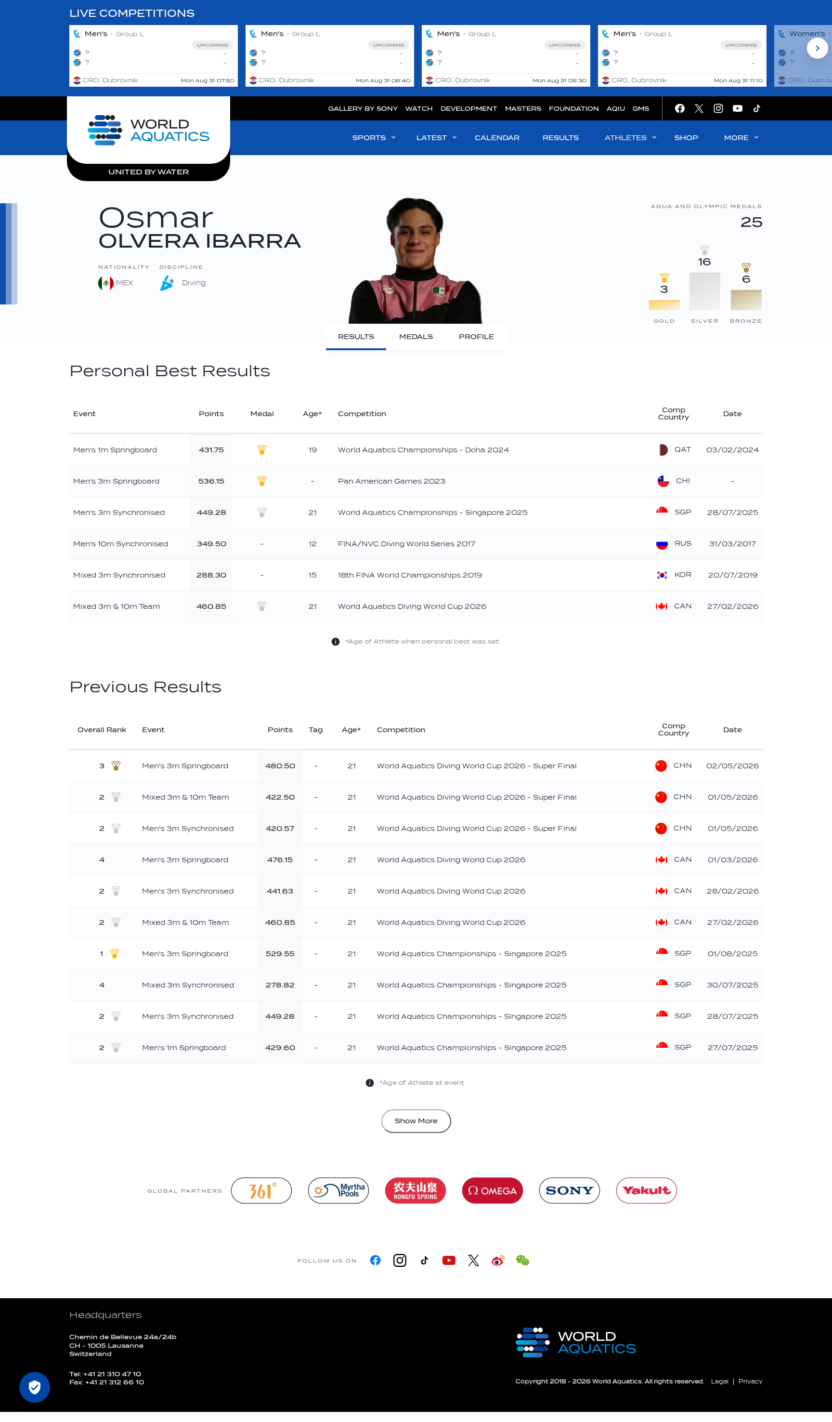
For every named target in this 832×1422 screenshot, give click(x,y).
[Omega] (492, 1191)
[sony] (569, 1191)
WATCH (419, 108)
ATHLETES (626, 138)
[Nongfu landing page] (415, 1191)
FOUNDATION (574, 108)
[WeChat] (522, 1260)
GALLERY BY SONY (363, 108)
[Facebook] (375, 1260)
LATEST (431, 138)
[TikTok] (424, 1260)
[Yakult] (646, 1191)
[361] (261, 1191)
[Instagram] (400, 1260)
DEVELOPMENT (469, 108)
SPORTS (369, 138)
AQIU (616, 108)
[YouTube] (449, 1260)
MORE (736, 138)
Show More (416, 1121)
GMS (641, 108)
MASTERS (523, 108)
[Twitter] (473, 1260)
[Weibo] (498, 1260)
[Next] (817, 48)
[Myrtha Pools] (338, 1191)
